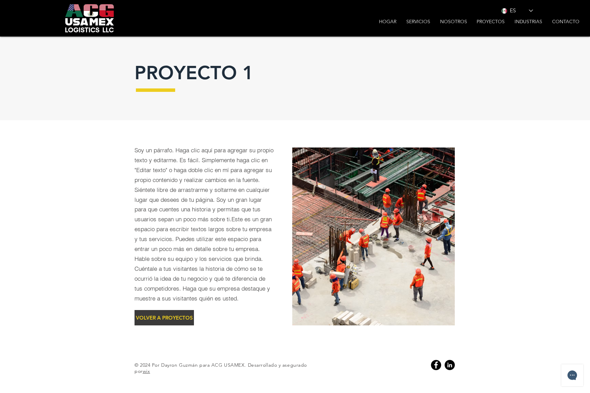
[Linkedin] (450, 365)
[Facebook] (436, 365)
